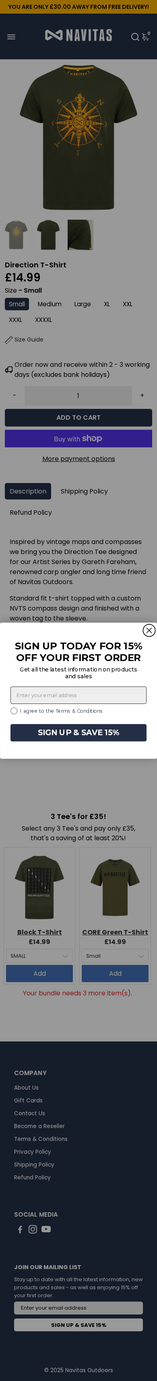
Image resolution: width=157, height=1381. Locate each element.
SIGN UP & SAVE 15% (79, 732)
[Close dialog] (149, 630)
